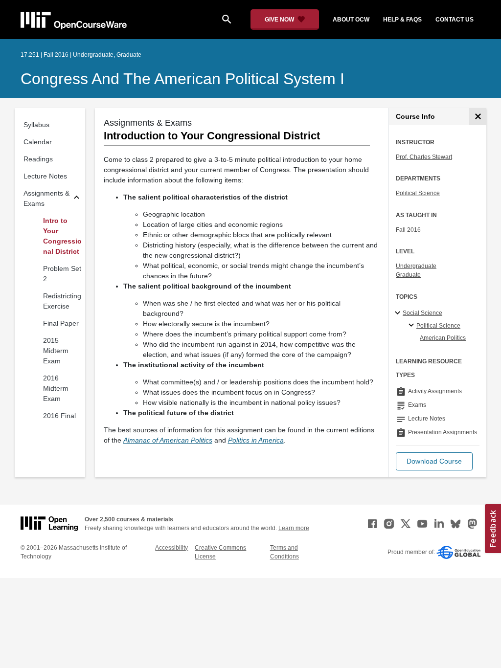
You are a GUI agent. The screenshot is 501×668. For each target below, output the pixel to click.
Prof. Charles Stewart (424, 157)
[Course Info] (477, 116)
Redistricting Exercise (62, 301)
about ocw (351, 19)
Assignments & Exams (46, 198)
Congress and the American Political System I (182, 79)
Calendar (37, 142)
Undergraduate (416, 266)
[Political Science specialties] (412, 325)
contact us (454, 19)
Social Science (422, 313)
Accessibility (171, 547)
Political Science (418, 193)
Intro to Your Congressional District (62, 236)
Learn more (293, 528)
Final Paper (61, 323)
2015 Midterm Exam (55, 350)
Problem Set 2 (62, 274)
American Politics (443, 337)
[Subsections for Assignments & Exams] (76, 198)
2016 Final (59, 416)
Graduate (408, 274)
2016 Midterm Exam (55, 388)
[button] (434, 461)
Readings (38, 159)
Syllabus (36, 125)
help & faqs (402, 19)
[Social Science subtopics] (399, 313)
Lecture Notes (45, 176)
